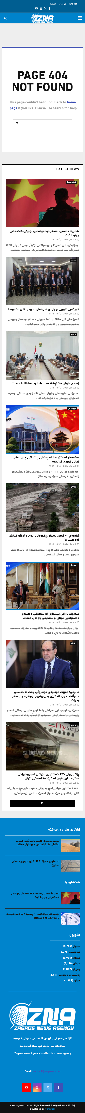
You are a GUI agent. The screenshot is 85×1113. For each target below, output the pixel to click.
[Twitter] (47, 1087)
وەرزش (76, 969)
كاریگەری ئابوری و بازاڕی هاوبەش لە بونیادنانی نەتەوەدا (43, 309)
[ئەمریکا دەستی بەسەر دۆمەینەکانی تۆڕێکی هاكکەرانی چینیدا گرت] (42, 203)
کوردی (63, 4)
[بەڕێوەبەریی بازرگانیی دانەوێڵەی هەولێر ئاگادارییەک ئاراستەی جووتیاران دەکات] (70, 845)
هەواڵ (73, 334)
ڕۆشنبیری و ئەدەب (69, 975)
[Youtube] (26, 1087)
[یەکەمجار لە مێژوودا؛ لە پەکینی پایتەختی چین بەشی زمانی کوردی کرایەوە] (42, 429)
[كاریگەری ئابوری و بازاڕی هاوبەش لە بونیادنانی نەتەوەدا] (42, 281)
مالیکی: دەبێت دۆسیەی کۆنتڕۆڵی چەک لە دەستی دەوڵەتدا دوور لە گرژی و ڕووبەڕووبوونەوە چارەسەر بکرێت (45, 696)
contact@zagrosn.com (46, 1071)
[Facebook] (58, 1087)
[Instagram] (37, 1087)
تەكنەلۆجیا (71, 182)
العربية (53, 4)
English (73, 4)
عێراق (73, 643)
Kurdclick (50, 1109)
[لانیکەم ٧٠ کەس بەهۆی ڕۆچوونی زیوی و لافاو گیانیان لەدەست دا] (42, 507)
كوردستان (72, 409)
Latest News (67, 169)
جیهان (73, 487)
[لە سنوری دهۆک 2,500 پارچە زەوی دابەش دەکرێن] (70, 866)
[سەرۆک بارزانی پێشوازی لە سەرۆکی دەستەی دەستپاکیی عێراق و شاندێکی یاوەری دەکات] (42, 586)
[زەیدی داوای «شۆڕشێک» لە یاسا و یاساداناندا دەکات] (42, 355)
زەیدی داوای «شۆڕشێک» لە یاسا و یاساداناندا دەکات (45, 383)
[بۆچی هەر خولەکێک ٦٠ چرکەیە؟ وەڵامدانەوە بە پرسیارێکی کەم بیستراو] (70, 918)
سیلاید (73, 260)
